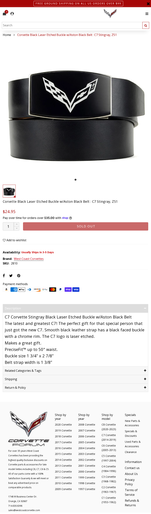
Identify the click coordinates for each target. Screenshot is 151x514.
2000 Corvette (86, 471)
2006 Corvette (86, 436)
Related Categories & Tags (23, 371)
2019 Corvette (63, 430)
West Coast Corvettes (29, 259)
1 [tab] (75, 180)
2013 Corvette (63, 465)
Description (13, 308)
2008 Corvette (86, 424)
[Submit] (145, 25)
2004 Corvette (86, 448)
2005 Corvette (86, 442)
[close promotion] (148, 3)
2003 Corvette (86, 454)
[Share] (4, 275)
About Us (131, 474)
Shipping (11, 379)
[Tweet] (11, 275)
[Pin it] (18, 275)
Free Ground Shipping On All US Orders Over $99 (78, 3)
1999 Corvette (86, 477)
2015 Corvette (63, 454)
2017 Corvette (63, 442)
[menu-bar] (146, 13)
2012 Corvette (63, 471)
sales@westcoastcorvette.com (24, 510)
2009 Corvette (63, 489)
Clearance (131, 452)
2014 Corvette (63, 459)
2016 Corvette (63, 448)
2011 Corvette (63, 477)
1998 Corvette (86, 483)
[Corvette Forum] (123, 13)
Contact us (132, 468)
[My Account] (12, 13)
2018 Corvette (63, 436)
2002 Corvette (86, 459)
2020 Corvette (63, 424)
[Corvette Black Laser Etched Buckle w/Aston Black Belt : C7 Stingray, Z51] (75, 110)
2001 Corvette (86, 465)
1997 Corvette (86, 489)
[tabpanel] (75, 110)
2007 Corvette (86, 430)
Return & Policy (15, 388)
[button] (16, 228)
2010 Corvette (63, 483)
